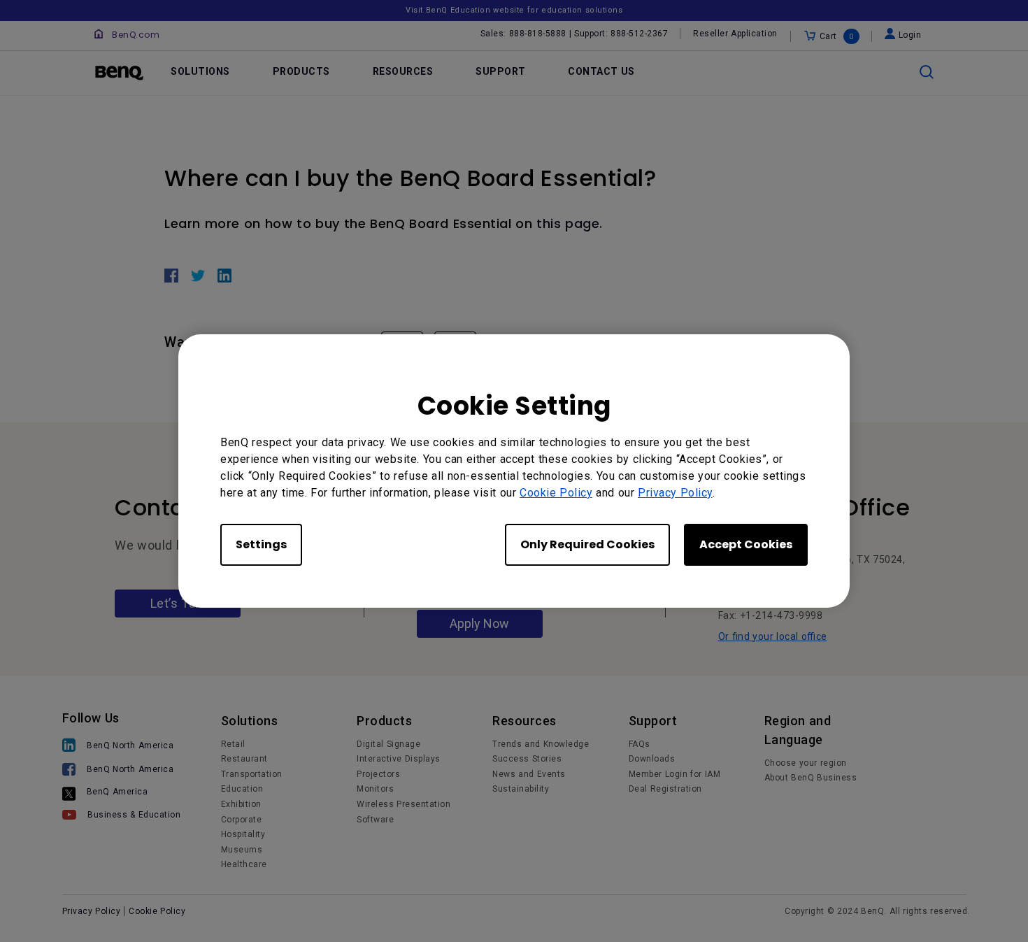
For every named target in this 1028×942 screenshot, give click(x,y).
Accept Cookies (745, 544)
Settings (261, 544)
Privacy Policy (675, 492)
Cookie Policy (556, 492)
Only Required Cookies (587, 544)
